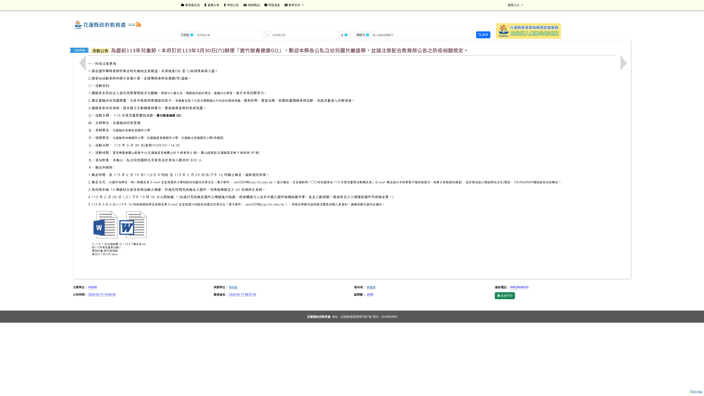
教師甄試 (254, 5)
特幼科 (233, 287)
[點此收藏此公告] (90, 50)
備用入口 (513, 5)
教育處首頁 (192, 5)
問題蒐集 (274, 5)
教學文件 (294, 5)
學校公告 (233, 5)
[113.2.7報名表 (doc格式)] (133, 225)
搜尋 (484, 34)
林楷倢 (371, 287)
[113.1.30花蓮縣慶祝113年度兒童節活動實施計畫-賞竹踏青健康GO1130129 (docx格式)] (105, 225)
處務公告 (213, 5)
